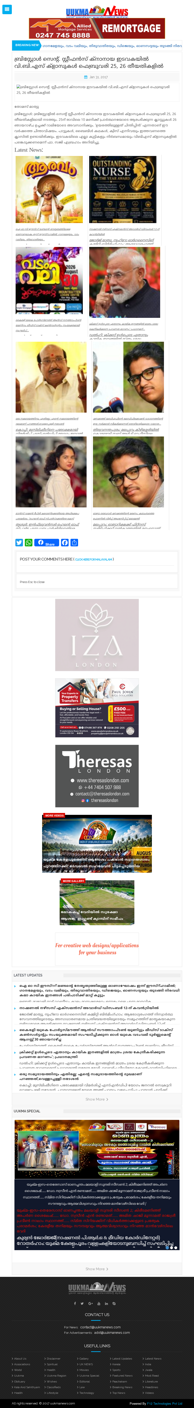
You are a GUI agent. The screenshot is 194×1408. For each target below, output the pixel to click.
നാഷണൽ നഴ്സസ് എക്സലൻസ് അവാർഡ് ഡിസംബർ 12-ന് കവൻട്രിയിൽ (89, 1008)
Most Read (152, 1375)
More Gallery (73, 881)
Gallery (84, 1358)
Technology (86, 1393)
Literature (151, 1381)
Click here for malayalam (93, 559)
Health (51, 1370)
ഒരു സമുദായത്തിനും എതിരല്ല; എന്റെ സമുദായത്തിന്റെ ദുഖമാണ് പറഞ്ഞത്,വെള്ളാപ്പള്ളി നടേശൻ (80, 1076)
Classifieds (54, 1387)
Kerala (116, 1364)
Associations (22, 1364)
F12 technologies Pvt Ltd (164, 1403)
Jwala (148, 1370)
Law (82, 1387)
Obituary (19, 1381)
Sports (116, 1370)
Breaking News (122, 1387)
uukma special (27, 1111)
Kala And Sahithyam (27, 1387)
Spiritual (52, 1364)
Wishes (52, 1381)
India (148, 1364)
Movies (84, 1370)
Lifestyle (52, 1393)
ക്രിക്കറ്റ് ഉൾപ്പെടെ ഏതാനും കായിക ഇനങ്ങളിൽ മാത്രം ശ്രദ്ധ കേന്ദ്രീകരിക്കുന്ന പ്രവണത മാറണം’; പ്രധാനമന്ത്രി (92, 1054)
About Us (20, 1358)
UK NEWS (86, 1364)
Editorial (84, 1381)
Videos (149, 1393)
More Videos (54, 815)
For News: (71, 1327)
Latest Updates (122, 1358)
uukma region (56, 1375)
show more (96, 1099)
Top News (118, 1393)
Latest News (153, 1358)
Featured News (122, 1375)
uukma (19, 1375)
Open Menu (7, 9)
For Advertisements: (78, 1333)
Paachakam (119, 1381)
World (18, 1370)
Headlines (151, 1387)
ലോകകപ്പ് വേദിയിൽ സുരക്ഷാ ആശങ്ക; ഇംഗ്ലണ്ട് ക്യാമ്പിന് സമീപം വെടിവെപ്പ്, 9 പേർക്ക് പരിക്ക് (92, 916)
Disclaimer (53, 1358)
